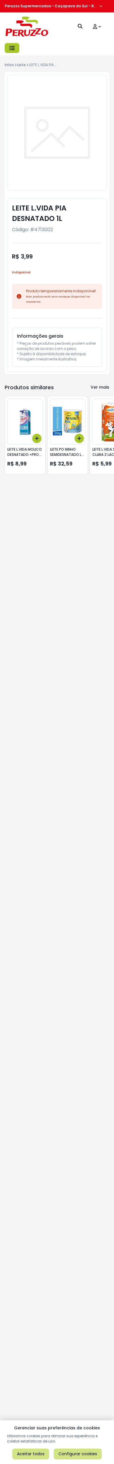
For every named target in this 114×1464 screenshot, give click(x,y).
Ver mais (100, 387)
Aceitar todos (30, 1454)
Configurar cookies (77, 1454)
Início (9, 64)
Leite (21, 64)
